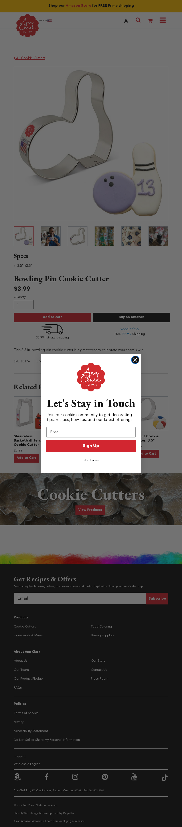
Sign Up (91, 446)
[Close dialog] (135, 360)
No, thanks (91, 460)
